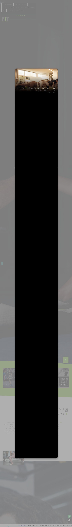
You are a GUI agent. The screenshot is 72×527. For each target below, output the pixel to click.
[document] (36, 263)
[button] (16, 76)
